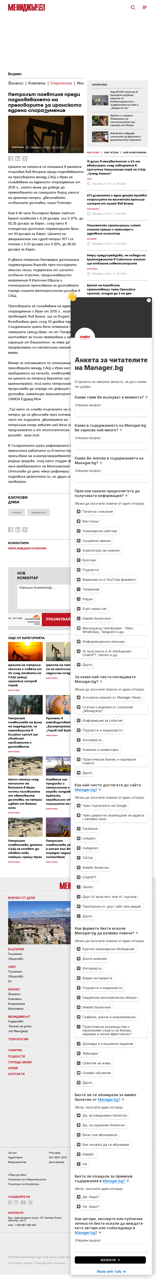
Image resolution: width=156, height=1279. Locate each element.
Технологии (18, 1039)
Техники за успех (19, 1026)
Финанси (14, 994)
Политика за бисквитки (23, 1184)
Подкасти (16, 1056)
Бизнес (15, 74)
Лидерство (16, 1021)
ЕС (10, 981)
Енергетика (16, 1003)
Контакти (16, 1073)
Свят (12, 966)
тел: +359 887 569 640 (22, 1225)
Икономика (15, 1008)
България (16, 949)
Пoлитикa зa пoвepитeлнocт (27, 1179)
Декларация (56, 1162)
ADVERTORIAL (99, 85)
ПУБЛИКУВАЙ (58, 619)
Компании (15, 999)
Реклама (54, 1152)
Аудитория (15, 1157)
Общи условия (17, 1174)
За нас (12, 1152)
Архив (13, 1068)
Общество (15, 958)
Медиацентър (17, 1162)
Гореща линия (20, 1062)
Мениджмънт (19, 1016)
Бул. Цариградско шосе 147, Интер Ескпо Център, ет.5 (35, 1219)
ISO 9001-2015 (58, 1157)
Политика (15, 954)
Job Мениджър (18, 1031)
